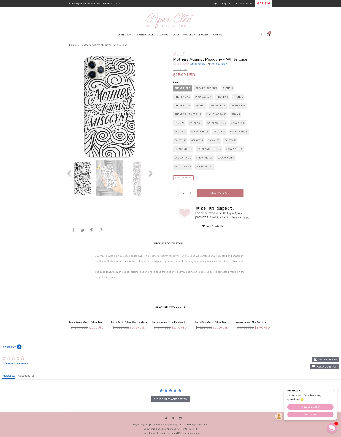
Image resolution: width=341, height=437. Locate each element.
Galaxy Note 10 (183, 149)
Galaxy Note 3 (182, 166)
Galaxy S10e (238, 123)
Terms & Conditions (167, 433)
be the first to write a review (170, 399)
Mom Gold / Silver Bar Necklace (129, 322)
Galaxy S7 (180, 140)
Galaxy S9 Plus (199, 131)
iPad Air (235, 114)
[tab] (8, 376)
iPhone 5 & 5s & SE (216, 114)
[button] (324, 366)
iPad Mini (179, 123)
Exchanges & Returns (197, 424)
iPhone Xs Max (203, 97)
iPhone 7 (200, 105)
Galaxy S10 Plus (216, 123)
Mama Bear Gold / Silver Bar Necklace (215, 322)
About (172, 424)
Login (215, 3)
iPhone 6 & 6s (238, 105)
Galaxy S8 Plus (238, 131)
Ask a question (219, 63)
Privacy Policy (148, 433)
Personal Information (188, 433)
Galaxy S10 (195, 123)
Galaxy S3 (230, 140)
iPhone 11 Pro (182, 88)
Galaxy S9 (180, 131)
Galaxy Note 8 (182, 157)
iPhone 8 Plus (182, 105)
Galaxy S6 (197, 140)
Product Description (168, 243)
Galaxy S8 (219, 131)
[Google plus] (101, 230)
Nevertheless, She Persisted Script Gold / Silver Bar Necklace (270, 322)
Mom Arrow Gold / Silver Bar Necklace (91, 322)
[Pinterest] (91, 230)
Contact (181, 424)
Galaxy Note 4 (226, 157)
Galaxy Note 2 (204, 166)
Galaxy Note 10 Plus (209, 149)
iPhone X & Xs (182, 97)
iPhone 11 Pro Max (206, 88)
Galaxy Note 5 (204, 157)
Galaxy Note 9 (234, 149)
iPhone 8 (238, 97)
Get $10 (263, 3)
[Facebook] (73, 230)
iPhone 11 (227, 88)
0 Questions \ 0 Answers (15, 363)
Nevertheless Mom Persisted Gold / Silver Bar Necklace (183, 322)
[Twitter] (82, 230)
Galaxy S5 (213, 140)
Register (226, 3)
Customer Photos (244, 3)
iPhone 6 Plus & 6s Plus (187, 114)
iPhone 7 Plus (217, 105)
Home (72, 45)
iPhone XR (222, 97)
